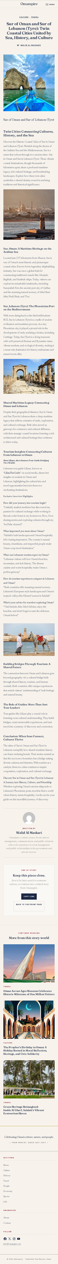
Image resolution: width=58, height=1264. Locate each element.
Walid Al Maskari (31, 45)
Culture (24, 17)
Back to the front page (29, 904)
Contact (7, 1223)
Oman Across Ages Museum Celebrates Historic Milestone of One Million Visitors (28, 992)
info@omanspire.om (12, 1244)
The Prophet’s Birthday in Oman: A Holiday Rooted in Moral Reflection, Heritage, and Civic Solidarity (25, 1050)
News (6, 1165)
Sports (6, 1197)
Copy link (29, 896)
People (6, 1186)
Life (5, 1202)
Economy (7, 1191)
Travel (35, 17)
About (6, 1218)
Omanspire (29, 4)
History (6, 1176)
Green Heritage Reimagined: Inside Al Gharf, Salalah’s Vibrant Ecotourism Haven (23, 1110)
